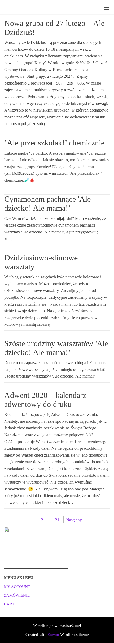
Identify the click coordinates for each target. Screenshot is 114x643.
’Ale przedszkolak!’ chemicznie (54, 142)
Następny (74, 520)
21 (57, 520)
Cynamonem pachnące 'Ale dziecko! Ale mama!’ (47, 203)
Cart (9, 604)
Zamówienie (17, 595)
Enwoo (53, 634)
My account (17, 587)
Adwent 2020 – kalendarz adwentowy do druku (45, 399)
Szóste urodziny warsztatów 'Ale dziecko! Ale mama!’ (56, 348)
